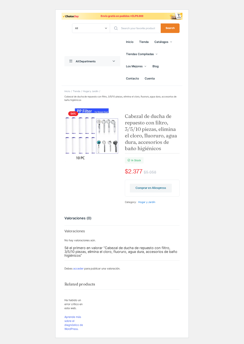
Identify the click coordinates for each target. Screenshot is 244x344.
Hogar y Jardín (91, 91)
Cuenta (150, 78)
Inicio (129, 42)
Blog (155, 66)
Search (170, 28)
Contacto (132, 78)
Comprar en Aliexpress (151, 188)
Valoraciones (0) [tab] (78, 218)
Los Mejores (134, 66)
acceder (78, 268)
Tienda (144, 42)
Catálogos (161, 42)
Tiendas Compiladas (140, 54)
